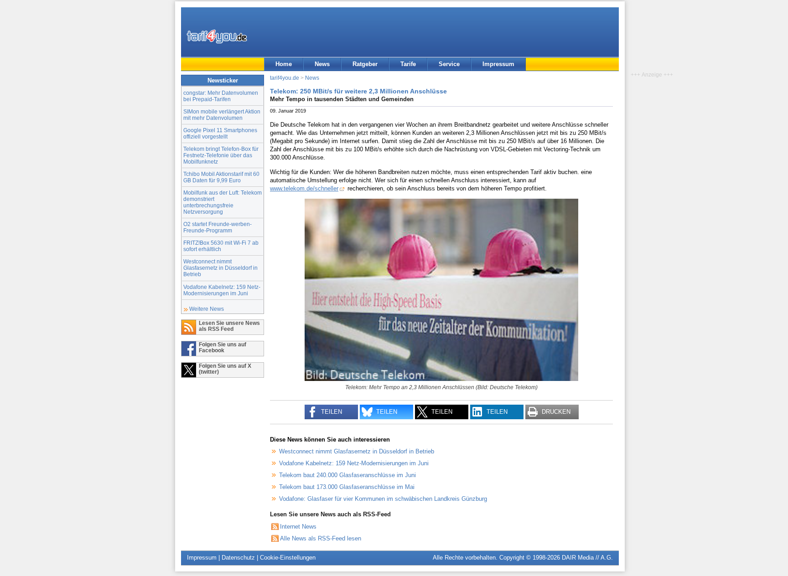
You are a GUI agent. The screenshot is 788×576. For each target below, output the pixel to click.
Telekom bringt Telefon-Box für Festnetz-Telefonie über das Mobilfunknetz (221, 155)
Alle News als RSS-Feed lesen (320, 538)
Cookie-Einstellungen (288, 557)
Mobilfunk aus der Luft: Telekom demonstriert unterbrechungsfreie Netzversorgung (222, 202)
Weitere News (206, 309)
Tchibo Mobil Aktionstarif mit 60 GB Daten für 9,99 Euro (221, 177)
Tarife (408, 64)
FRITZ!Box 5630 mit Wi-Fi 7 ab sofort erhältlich (221, 246)
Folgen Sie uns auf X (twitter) (225, 369)
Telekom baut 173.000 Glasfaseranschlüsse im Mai (347, 486)
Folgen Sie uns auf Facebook (222, 347)
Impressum (498, 64)
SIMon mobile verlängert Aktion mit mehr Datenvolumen (221, 114)
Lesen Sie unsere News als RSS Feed (229, 326)
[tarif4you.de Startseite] (217, 36)
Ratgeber (365, 64)
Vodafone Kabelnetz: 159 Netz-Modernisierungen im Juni (221, 290)
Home (283, 64)
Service (449, 64)
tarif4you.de (284, 78)
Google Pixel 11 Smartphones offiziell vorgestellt (220, 133)
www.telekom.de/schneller (304, 188)
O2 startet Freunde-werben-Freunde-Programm (217, 227)
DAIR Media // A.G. (587, 557)
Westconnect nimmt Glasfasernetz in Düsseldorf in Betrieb (220, 267)
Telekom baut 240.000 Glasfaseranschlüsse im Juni (347, 475)
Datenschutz (238, 557)
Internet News (298, 526)
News (322, 64)
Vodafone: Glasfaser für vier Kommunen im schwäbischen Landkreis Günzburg (383, 498)
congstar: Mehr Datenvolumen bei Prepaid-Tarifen (220, 96)
